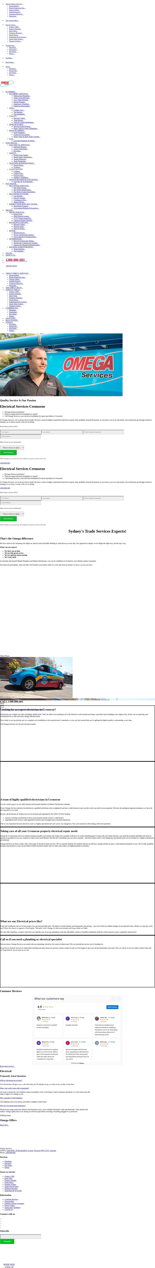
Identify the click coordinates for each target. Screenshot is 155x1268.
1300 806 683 (5, 463)
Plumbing (12, 47)
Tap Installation (19, 114)
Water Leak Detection (21, 98)
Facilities (9, 58)
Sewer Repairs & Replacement (25, 237)
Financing (12, 16)
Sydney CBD (13, 27)
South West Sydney (16, 39)
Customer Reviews (15, 14)
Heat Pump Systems (21, 206)
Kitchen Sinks (19, 227)
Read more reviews (7, 1066)
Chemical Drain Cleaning (23, 220)
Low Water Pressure (21, 100)
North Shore (13, 35)
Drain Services (16, 212)
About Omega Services (14, 4)
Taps (11, 108)
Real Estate (10, 62)
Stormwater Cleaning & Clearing (25, 243)
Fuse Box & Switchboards (23, 182)
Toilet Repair (18, 120)
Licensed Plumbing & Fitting (24, 141)
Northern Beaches (15, 33)
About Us (10, 255)
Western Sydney (15, 41)
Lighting (17, 171)
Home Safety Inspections (23, 157)
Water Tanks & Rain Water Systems (26, 137)
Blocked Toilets (19, 118)
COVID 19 (9, 1210)
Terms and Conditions (12, 1208)
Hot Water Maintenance (22, 190)
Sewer (12, 231)
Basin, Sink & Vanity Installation (25, 128)
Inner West (13, 31)
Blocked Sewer (19, 233)
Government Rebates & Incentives (26, 208)
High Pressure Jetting (21, 216)
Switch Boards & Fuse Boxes (23, 180)
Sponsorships (13, 6)
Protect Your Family (21, 155)
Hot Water (12, 52)
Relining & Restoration (21, 247)
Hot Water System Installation (24, 192)
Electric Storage (19, 198)
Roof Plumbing (16, 131)
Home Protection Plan (17, 8)
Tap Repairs (18, 112)
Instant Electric (19, 202)
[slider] (2, 705)
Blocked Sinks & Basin (22, 126)
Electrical (11, 143)
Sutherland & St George (17, 37)
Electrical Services (19, 145)
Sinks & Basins (16, 124)
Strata (8, 67)
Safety (12, 153)
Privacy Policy (10, 1205)
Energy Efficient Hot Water (23, 204)
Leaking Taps (18, 110)
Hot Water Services (19, 186)
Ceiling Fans (18, 173)
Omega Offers (14, 10)
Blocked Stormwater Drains (24, 241)
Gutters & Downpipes (21, 135)
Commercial (10, 45)
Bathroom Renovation (22, 106)
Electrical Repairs (20, 147)
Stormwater (15, 239)
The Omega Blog (12, 20)
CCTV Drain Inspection (22, 218)
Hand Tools (18, 214)
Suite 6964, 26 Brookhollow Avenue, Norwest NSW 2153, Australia (31, 1151)
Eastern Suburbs (15, 29)
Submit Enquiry (14, 12)
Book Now (4, 1125)
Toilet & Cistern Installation (23, 122)
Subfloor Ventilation (21, 178)
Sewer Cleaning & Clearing (23, 235)
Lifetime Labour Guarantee (14, 1203)
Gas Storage (18, 196)
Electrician (13, 50)
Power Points (18, 165)
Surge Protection (20, 161)
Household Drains (18, 222)
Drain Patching (19, 249)
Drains (11, 54)
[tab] (45, 1080)
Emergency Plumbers (21, 104)
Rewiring (17, 151)
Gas (11, 139)
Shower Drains (19, 229)
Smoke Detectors (20, 159)
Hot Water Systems (18, 194)
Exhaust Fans (18, 175)
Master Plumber (19, 102)
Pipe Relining (18, 251)
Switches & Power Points (21, 163)
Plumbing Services (18, 94)
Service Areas (10, 25)
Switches (17, 167)
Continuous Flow (20, 200)
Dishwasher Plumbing (22, 96)
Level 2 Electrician (20, 149)
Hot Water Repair (20, 188)
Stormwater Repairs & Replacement (26, 245)
